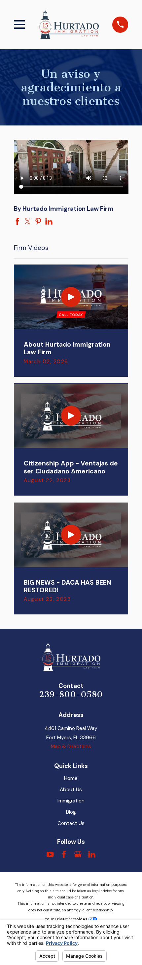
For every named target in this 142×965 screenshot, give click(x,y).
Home (71, 778)
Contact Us (71, 823)
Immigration (71, 800)
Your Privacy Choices (67, 919)
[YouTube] (50, 854)
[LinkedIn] (91, 854)
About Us (71, 789)
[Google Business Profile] (78, 854)
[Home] (69, 24)
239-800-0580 (71, 694)
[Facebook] (64, 854)
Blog (71, 812)
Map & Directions (71, 746)
